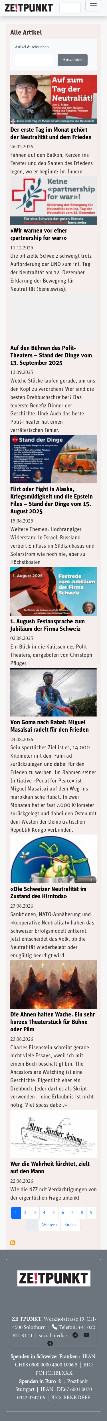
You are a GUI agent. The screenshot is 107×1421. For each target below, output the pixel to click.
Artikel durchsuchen (32, 47)
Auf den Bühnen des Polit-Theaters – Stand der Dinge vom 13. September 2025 (51, 355)
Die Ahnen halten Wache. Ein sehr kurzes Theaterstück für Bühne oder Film (52, 1022)
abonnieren (12, 1242)
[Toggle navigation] (93, 5)
